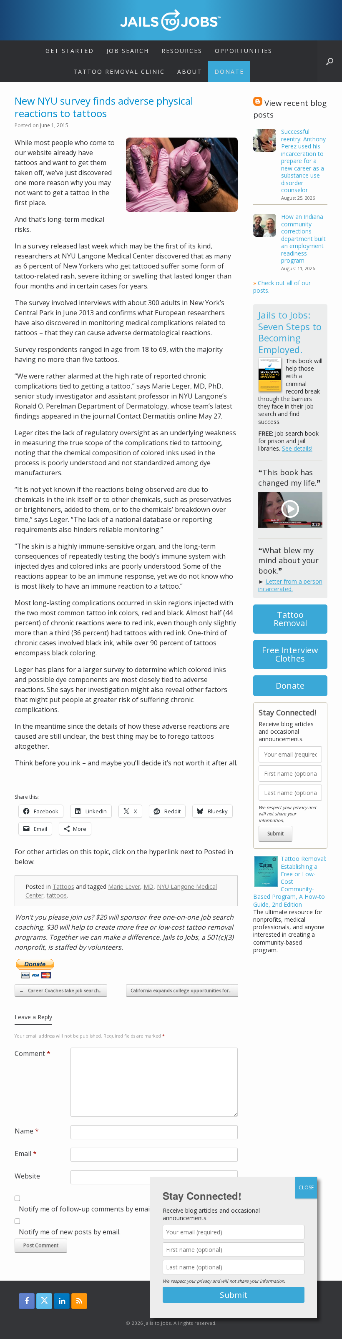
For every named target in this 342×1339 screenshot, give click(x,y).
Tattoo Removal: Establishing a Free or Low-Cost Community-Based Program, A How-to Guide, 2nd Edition (289, 881)
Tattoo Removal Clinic (119, 71)
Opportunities (243, 51)
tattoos (57, 895)
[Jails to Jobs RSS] (79, 1301)
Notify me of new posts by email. (70, 1231)
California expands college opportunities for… (186, 990)
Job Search (127, 51)
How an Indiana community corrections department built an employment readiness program (303, 238)
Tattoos (63, 886)
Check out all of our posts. (282, 286)
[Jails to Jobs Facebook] (27, 1301)
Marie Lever (124, 886)
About (189, 71)
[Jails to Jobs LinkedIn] (62, 1301)
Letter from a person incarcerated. (290, 585)
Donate (229, 71)
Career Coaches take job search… (61, 990)
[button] (329, 61)
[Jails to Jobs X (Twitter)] (44, 1301)
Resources (181, 51)
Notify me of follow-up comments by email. (86, 1209)
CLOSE (306, 1187)
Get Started (69, 51)
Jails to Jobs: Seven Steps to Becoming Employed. (290, 332)
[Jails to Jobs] (171, 20)
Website (27, 1176)
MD (148, 886)
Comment (32, 1053)
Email (26, 1153)
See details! (297, 448)
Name (27, 1131)
